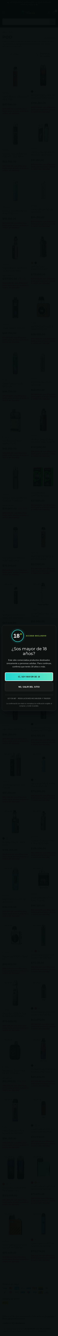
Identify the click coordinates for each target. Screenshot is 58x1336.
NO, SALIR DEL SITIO (29, 687)
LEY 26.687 (12, 698)
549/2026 (38, 698)
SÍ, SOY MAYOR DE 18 (29, 677)
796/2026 (46, 698)
